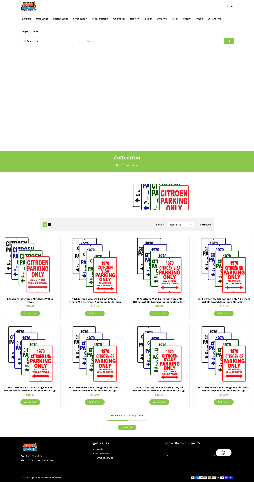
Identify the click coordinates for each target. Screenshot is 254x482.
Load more (127, 427)
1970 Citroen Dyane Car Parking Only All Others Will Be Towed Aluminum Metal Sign (159, 389)
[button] (232, 6)
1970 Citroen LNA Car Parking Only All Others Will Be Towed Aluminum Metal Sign (30, 389)
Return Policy (102, 453)
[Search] (229, 41)
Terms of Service (104, 457)
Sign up (223, 452)
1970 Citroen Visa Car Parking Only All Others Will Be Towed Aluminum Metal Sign (159, 300)
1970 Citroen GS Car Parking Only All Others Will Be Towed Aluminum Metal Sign (95, 389)
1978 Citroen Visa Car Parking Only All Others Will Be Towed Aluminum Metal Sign (95, 300)
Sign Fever (35, 477)
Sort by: (160, 224)
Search (99, 449)
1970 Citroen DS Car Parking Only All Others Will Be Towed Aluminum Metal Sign (224, 389)
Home (119, 165)
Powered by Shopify (51, 477)
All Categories (31, 41)
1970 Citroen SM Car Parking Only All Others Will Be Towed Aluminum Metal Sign (224, 300)
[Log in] (228, 6)
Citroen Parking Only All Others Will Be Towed (30, 300)
